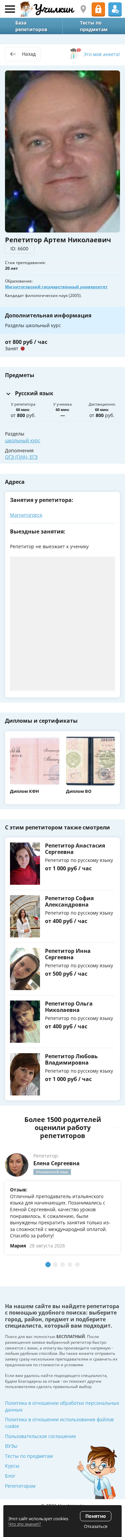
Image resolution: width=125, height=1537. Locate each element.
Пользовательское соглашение (40, 1436)
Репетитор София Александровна (69, 901)
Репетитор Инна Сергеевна (68, 954)
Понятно (95, 1516)
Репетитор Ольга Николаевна (69, 1007)
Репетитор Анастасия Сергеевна (75, 849)
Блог (10, 1476)
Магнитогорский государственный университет (56, 287)
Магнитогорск (26, 515)
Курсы (12, 1466)
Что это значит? (24, 1524)
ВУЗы (11, 1446)
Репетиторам (20, 1486)
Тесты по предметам (29, 1456)
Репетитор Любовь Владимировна (71, 1059)
